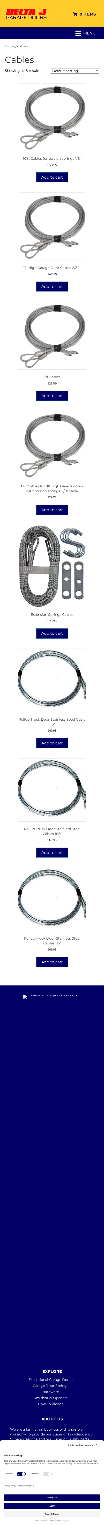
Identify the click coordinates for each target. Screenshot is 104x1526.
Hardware (50, 1392)
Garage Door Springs (50, 1386)
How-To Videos (50, 1404)
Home (10, 46)
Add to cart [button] (52, 177)
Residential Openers (50, 1398)
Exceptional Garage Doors (51, 1379)
